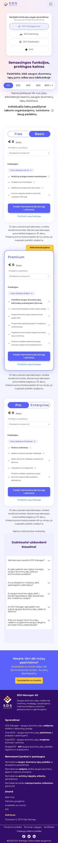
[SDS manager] (10, 4)
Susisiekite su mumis (29, 680)
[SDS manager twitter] (29, 836)
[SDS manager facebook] (23, 836)
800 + (48, 85)
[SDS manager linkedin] (34, 836)
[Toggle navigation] (51, 4)
